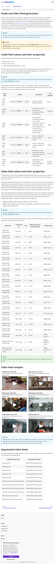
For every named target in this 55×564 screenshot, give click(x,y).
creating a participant (21, 23)
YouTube (3, 531)
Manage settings (11, 559)
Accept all (11, 556)
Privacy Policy (4, 551)
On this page (5, 9)
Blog (2, 538)
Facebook (3, 528)
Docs (2, 518)
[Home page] (2, 6)
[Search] (52, 2)
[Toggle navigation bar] (2, 2)
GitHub (3, 541)
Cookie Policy (14, 552)
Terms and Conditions (7, 549)
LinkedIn (3, 526)
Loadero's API (13, 79)
